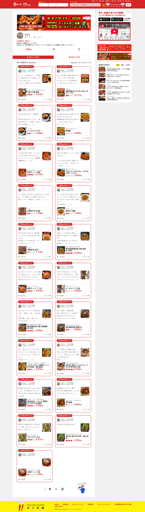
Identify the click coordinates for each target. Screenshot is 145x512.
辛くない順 (88, 62)
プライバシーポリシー (104, 504)
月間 (122, 64)
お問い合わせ (59, 506)
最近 (118, 64)
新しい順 (73, 62)
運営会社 (65, 504)
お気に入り (75, 57)
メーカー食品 (73, 2)
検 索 (128, 5)
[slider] (107, 4)
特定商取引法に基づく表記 (123, 504)
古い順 (78, 62)
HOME (57, 504)
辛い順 (82, 62)
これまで (127, 64)
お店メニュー (42, 2)
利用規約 (90, 504)
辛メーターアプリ (78, 504)
